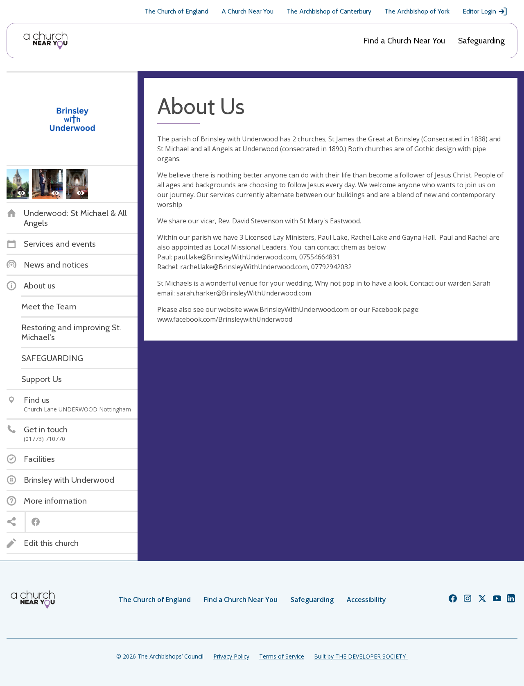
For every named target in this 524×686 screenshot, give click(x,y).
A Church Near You (247, 11)
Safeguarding (481, 40)
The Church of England (176, 11)
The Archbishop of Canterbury (329, 11)
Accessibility (366, 599)
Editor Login (479, 11)
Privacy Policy (231, 656)
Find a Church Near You (404, 40)
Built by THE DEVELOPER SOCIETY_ (361, 656)
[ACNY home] (45, 40)
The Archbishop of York (416, 11)
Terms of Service (281, 656)
